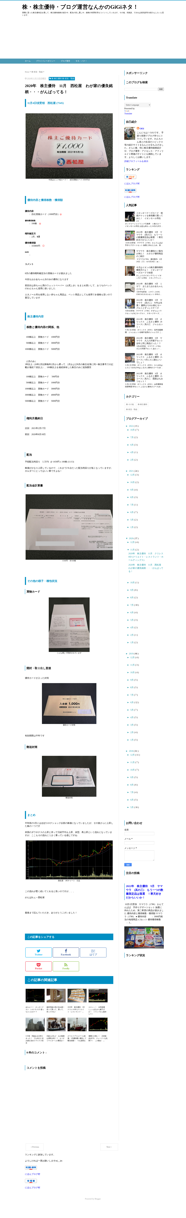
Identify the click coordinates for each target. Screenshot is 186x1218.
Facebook (66, 954)
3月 (132, 725)
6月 (132, 445)
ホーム (28, 61)
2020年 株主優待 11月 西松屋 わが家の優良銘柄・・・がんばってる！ (145, 568)
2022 (131, 426)
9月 (132, 490)
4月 (132, 452)
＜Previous (34, 1147)
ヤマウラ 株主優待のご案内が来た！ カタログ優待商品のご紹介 (149, 253)
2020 (131, 538)
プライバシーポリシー (45, 61)
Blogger (98, 1199)
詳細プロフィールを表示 (136, 161)
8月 (132, 497)
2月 (132, 460)
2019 (131, 653)
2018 (131, 751)
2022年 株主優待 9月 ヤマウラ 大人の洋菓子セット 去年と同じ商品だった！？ (150, 340)
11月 (132, 550)
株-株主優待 (142, 404)
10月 (132, 430)
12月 (132, 475)
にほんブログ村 (32, 1174)
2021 (131, 471)
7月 (132, 437)
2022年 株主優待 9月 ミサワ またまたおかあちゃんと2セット (149, 286)
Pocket (38, 968)
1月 (132, 527)
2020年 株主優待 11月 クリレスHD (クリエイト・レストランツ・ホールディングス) (145, 556)
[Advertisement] (81, 39)
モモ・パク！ (81, 61)
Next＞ (109, 1147)
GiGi (142, 128)
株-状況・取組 (131, 409)
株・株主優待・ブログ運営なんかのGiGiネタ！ (80, 7)
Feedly (65, 968)
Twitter (38, 954)
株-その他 (130, 404)
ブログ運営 (65, 61)
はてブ (93, 952)
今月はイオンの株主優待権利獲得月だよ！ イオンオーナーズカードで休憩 (149, 270)
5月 (132, 520)
